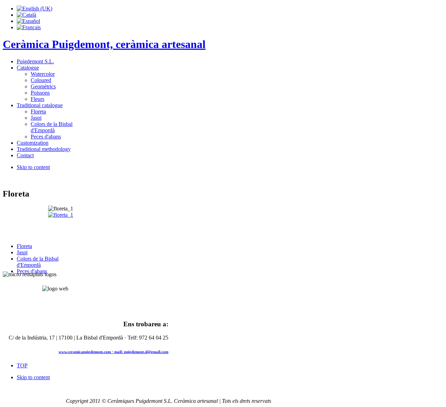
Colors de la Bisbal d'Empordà (38, 262)
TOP (22, 365)
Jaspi (22, 252)
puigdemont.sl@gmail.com (146, 352)
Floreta (24, 246)
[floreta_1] (60, 215)
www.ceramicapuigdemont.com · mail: (91, 352)
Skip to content (33, 167)
